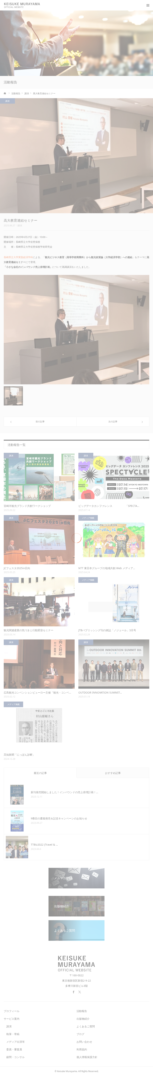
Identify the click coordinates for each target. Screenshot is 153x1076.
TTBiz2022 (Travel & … (44, 844)
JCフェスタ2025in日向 (17, 568)
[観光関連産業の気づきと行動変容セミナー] (39, 601)
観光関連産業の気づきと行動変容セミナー (28, 630)
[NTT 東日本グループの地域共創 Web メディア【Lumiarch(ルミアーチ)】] (113, 539)
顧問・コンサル (14, 1057)
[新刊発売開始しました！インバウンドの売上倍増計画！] (17, 794)
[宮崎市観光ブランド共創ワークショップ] (39, 477)
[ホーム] (5, 93)
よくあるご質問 (85, 1026)
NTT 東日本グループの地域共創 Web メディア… (106, 568)
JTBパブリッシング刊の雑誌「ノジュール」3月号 (107, 630)
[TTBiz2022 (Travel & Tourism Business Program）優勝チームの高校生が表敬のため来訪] (17, 847)
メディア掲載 (88, 517)
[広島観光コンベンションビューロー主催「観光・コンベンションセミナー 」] (39, 664)
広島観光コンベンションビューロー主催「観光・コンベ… (37, 692)
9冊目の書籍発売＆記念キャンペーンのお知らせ (59, 818)
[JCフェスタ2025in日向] (39, 539)
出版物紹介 (83, 1018)
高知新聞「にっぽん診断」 (19, 754)
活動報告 (81, 1011)
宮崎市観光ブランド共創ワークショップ (27, 506)
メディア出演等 (14, 1041)
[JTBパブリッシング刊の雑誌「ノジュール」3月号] (113, 601)
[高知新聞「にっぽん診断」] (39, 726)
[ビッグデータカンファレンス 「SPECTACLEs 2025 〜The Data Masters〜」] (113, 477)
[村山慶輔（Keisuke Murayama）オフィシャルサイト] (24, 5)
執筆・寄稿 (11, 1034)
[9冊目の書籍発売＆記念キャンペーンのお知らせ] (17, 821)
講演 (20, 225)
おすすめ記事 (113, 773)
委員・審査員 (13, 1049)
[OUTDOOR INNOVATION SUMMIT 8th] (113, 664)
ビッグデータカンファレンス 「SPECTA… (108, 506)
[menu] (148, 5)
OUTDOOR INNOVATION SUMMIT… (100, 692)
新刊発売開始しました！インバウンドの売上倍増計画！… (64, 792)
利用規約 (81, 1049)
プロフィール (11, 1011)
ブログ (80, 1034)
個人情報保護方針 (86, 1057)
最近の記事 (40, 773)
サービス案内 (11, 1018)
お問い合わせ (84, 1041)
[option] (76, 329)
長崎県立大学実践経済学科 (18, 257)
